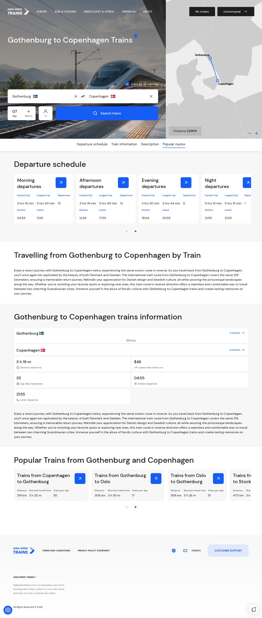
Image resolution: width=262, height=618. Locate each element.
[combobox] (31, 96)
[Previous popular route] (127, 507)
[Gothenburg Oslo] (156, 478)
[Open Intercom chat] (254, 609)
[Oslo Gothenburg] (218, 478)
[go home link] (18, 11)
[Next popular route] (135, 507)
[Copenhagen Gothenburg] (80, 478)
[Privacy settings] (7, 610)
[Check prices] (61, 182)
